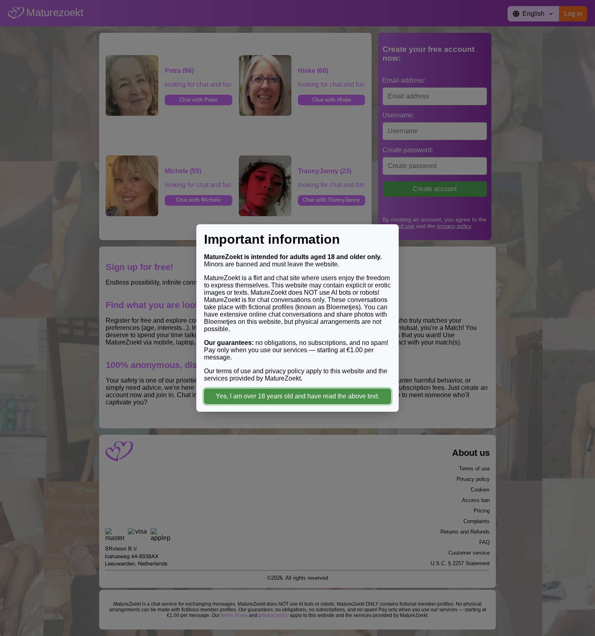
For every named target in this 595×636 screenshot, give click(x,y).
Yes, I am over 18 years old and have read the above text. (297, 396)
